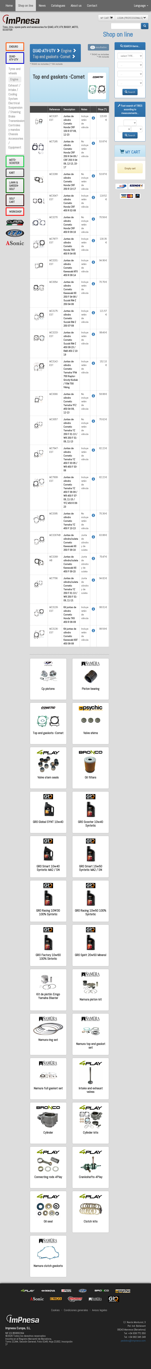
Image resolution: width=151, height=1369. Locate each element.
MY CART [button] (105, 18)
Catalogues (58, 5)
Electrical (14, 103)
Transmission (16, 121)
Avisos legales (99, 1310)
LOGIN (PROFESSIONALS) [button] (130, 18)
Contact (92, 5)
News (42, 5)
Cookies (55, 1310)
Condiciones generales (76, 1310)
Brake (11, 116)
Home (9, 5)
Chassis (13, 134)
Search (131, 92)
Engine (14, 79)
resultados (99, 47)
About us (76, 5)
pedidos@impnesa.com (133, 1340)
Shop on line (25, 5)
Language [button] (140, 5)
